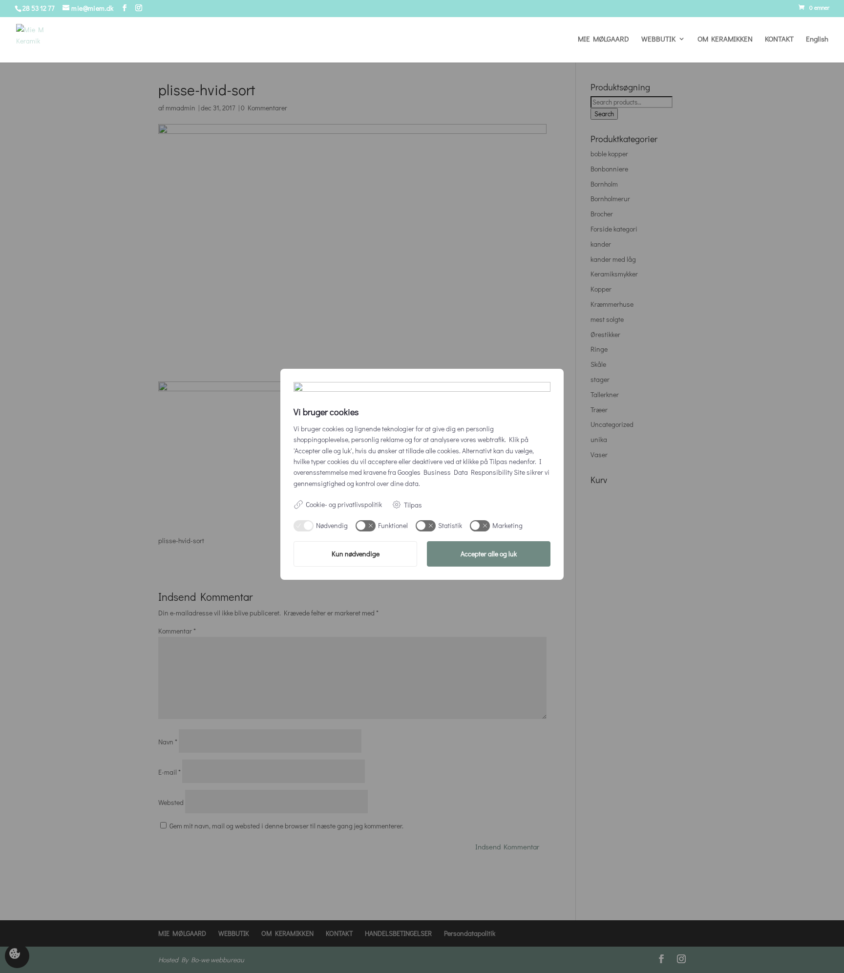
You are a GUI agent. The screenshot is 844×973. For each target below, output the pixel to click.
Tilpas (413, 504)
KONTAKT (779, 39)
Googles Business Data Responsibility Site (461, 472)
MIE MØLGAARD (603, 39)
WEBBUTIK (658, 39)
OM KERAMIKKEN (725, 39)
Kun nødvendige (356, 553)
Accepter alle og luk (489, 553)
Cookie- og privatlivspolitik (344, 504)
